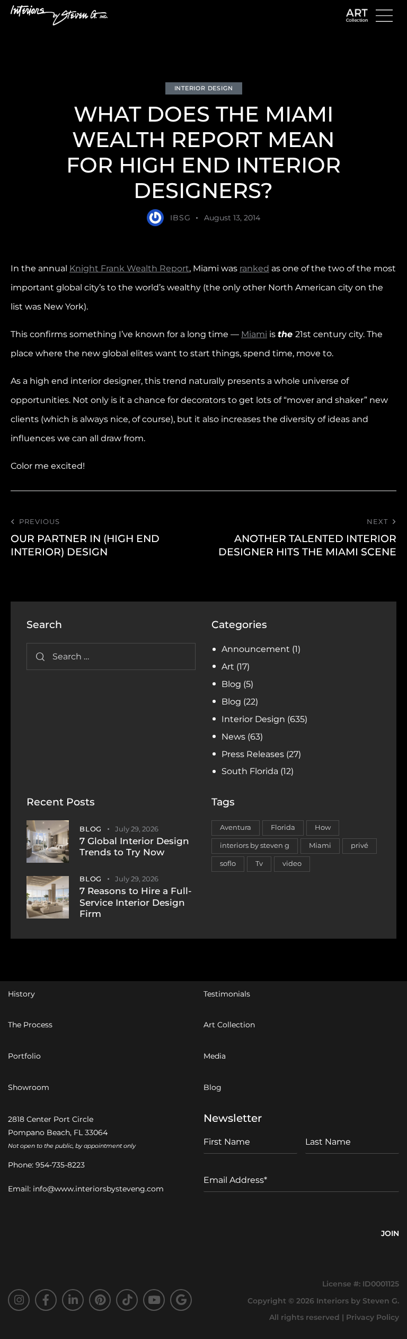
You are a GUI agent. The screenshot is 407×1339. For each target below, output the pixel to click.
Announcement (256, 649)
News (233, 737)
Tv (259, 863)
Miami (254, 334)
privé (359, 845)
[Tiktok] (127, 1300)
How (323, 827)
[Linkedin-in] (73, 1300)
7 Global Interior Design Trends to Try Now (134, 846)
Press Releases (253, 754)
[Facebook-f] (46, 1300)
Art (228, 667)
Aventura (235, 827)
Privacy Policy (372, 1317)
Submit (390, 1235)
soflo (228, 863)
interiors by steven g (254, 845)
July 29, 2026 (136, 829)
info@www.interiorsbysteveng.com (98, 1189)
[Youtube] (154, 1300)
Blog (231, 684)
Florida (283, 827)
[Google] (181, 1300)
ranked (254, 268)
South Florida (250, 771)
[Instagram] (19, 1300)
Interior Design (203, 88)
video (292, 863)
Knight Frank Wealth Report (129, 268)
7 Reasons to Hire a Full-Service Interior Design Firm (135, 902)
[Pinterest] (100, 1300)
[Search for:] (111, 656)
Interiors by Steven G (356, 1301)
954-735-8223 (60, 1165)
